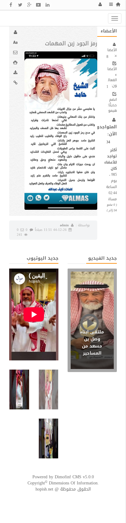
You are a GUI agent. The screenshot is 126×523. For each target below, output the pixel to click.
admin (64, 225)
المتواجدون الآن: (105, 130)
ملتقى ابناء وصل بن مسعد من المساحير (92, 342)
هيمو (112, 110)
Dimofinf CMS (68, 477)
